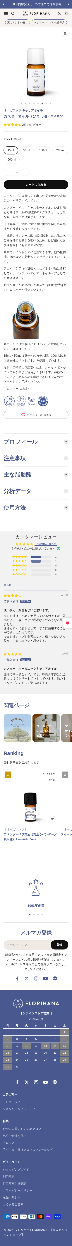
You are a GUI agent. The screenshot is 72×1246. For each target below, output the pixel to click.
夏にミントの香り (17, 22)
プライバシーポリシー (17, 1190)
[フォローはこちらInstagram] (36, 978)
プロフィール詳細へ (17, 388)
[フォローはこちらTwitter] (26, 978)
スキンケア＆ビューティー (20, 1109)
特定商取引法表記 (14, 1183)
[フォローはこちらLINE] (54, 978)
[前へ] (3, 4)
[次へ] (68, 4)
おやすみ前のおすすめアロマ (22, 1128)
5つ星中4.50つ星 (46, 544)
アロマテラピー (13, 1102)
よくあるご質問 (13, 1204)
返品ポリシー (11, 1197)
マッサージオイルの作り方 (49, 22)
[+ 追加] (52, 819)
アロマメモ (10, 1142)
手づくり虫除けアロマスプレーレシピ (28, 1149)
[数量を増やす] (25, 172)
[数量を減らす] (8, 172)
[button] (13, 124)
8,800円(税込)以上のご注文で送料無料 (36, 4)
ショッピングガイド (16, 1169)
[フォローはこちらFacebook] (17, 978)
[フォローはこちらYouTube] (45, 978)
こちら (25, 348)
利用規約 (9, 1176)
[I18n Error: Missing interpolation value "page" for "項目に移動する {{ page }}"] (21, 103)
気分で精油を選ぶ (14, 1135)
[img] (12, 595)
